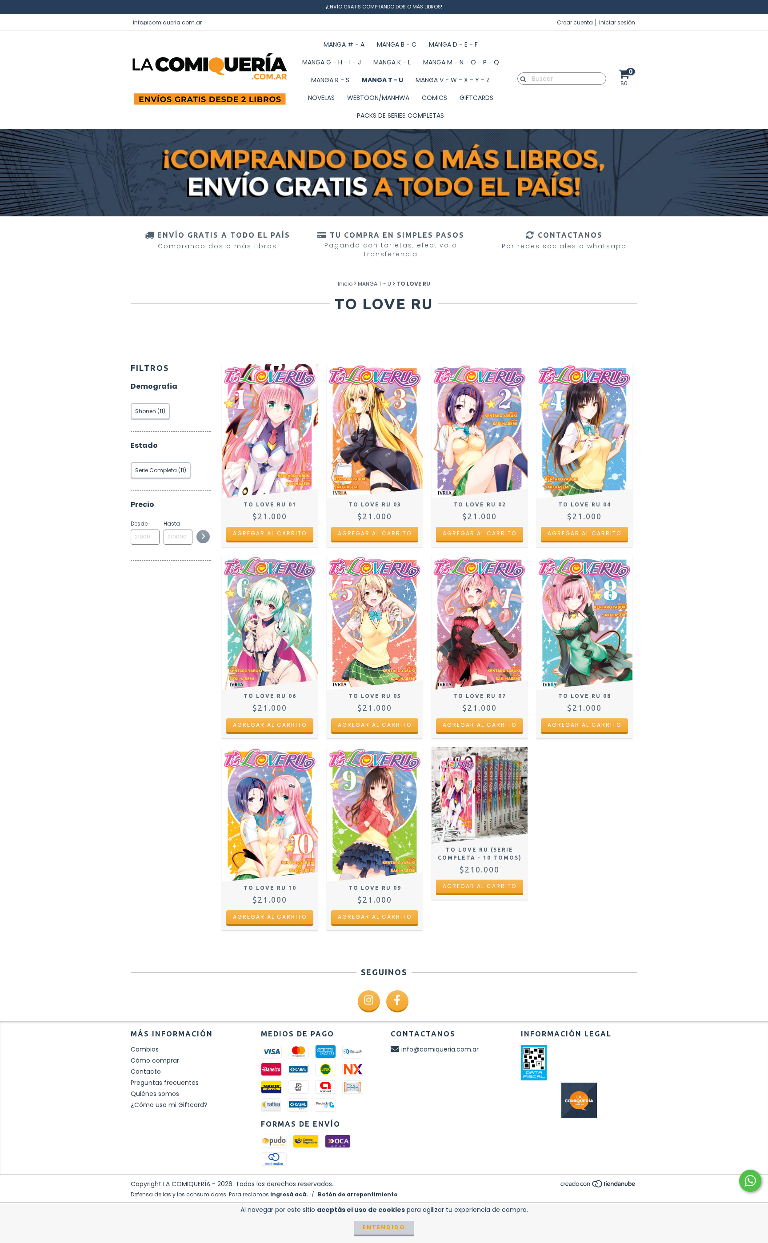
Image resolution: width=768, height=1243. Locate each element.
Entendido (384, 1227)
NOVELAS (321, 97)
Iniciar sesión (617, 22)
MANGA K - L (392, 62)
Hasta (172, 523)
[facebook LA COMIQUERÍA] (397, 1001)
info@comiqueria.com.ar (167, 22)
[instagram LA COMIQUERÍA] (369, 1001)
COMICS (434, 97)
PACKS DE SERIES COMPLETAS (400, 115)
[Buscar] (521, 78)
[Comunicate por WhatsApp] (750, 1181)
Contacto (146, 1071)
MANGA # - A (344, 44)
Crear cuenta (575, 22)
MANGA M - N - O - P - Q (461, 62)
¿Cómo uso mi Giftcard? (169, 1104)
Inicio (345, 283)
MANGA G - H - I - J (331, 62)
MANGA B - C (396, 44)
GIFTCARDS (476, 97)
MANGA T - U (382, 80)
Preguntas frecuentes (165, 1082)
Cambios (145, 1049)
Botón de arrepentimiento (358, 1194)
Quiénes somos (155, 1093)
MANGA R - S (330, 80)
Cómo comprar (155, 1060)
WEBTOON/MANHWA (378, 97)
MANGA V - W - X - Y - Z (453, 80)
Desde (139, 523)
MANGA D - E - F (453, 44)
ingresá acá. (289, 1194)
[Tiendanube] (598, 1186)
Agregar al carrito (270, 533)
